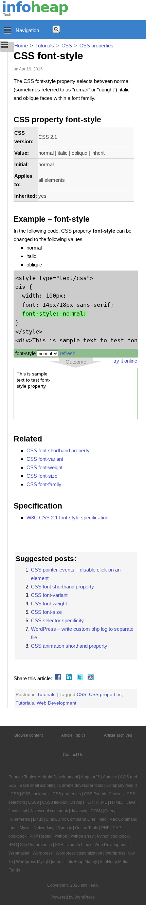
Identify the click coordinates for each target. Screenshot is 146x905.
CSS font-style (48, 55)
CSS (81, 694)
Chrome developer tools (81, 785)
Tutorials (46, 694)
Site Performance (36, 844)
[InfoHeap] (35, 12)
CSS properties (105, 694)
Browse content (28, 735)
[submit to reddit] (90, 678)
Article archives (118, 735)
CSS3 (33, 802)
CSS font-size (41, 476)
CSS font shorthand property (58, 450)
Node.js (65, 827)
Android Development (58, 777)
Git (90, 802)
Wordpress (43, 853)
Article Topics (73, 735)
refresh (67, 353)
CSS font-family (43, 484)
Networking (44, 827)
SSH (59, 844)
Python (60, 836)
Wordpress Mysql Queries (39, 861)
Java (131, 802)
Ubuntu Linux (79, 844)
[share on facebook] (57, 678)
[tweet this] (79, 678)
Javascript (17, 811)
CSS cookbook (36, 794)
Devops (77, 802)
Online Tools (86, 827)
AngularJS (90, 777)
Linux (38, 819)
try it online (125, 361)
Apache (110, 777)
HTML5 (117, 802)
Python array (82, 836)
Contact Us (73, 754)
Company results (122, 785)
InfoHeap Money (82, 861)
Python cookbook (113, 836)
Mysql (25, 827)
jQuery (109, 811)
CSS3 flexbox (54, 802)
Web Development (56, 703)
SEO (12, 844)
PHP (105, 827)
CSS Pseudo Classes (104, 794)
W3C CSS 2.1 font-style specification (67, 517)
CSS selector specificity (57, 620)
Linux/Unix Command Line (70, 819)
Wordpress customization (79, 853)
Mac (102, 819)
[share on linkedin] (68, 678)
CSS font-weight (44, 467)
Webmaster (19, 853)
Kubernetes (19, 819)
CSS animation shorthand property (69, 646)
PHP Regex (40, 836)
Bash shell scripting (38, 785)
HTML (101, 802)
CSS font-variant (44, 459)
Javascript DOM (85, 811)
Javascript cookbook (49, 811)
